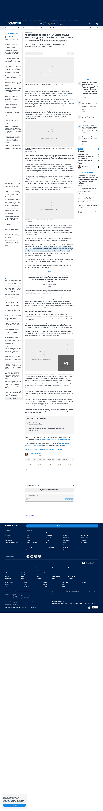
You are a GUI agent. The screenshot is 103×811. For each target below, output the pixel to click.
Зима (47, 533)
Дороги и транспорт (31, 542)
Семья (65, 549)
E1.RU (67, 95)
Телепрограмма (32, 20)
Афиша (40, 20)
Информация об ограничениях (59, 597)
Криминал (49, 535)
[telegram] (27, 556)
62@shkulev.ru (21, 602)
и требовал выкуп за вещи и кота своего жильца (55, 439)
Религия (65, 547)
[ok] (39, 556)
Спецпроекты (84, 545)
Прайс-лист (8, 535)
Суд (34, 459)
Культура (48, 537)
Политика (66, 537)
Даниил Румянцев (35, 453)
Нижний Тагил (66, 459)
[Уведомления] (94, 24)
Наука (47, 545)
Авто (27, 533)
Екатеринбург (51, 459)
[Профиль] (97, 24)
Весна (28, 537)
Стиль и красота (84, 535)
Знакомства (18, 20)
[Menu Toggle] (5, 24)
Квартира (28, 459)
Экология (83, 540)
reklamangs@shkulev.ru (57, 592)
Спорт (82, 533)
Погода (25, 20)
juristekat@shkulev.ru (39, 603)
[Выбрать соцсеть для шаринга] (72, 53)
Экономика (83, 542)
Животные (29, 547)
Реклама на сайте (9, 533)
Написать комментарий (35, 54)
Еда (27, 545)
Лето (47, 540)
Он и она (65, 533)
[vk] (31, 556)
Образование (49, 549)
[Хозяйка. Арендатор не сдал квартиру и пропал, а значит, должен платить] (27, 429)
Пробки (60, 20)
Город (28, 540)
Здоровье (29, 549)
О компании (8, 537)
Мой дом (48, 542)
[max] (35, 556)
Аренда (58, 459)
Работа (65, 542)
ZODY (64, 20)
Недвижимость (9, 20)
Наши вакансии (9, 540)
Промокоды (74, 20)
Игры (68, 20)
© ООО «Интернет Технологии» (29, 607)
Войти (30, 499)
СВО (74, 459)
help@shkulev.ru (14, 604)
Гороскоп (45, 20)
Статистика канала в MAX (12, 542)
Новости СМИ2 (29, 515)
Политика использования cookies (59, 599)
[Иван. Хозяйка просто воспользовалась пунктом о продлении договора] (27, 423)
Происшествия (67, 540)
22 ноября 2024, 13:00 (29, 50)
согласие (8, 801)
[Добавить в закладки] (68, 53)
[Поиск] (90, 24)
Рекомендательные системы (58, 601)
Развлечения (66, 545)
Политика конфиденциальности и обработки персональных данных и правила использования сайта (74, 603)
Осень (65, 535)
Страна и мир (84, 537)
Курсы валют (53, 20)
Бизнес (28, 535)
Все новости (13, 33)
